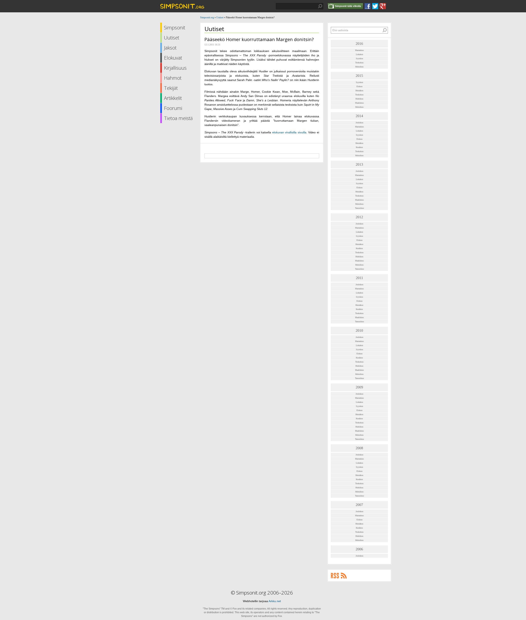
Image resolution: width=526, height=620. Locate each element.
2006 (359, 549)
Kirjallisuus (175, 67)
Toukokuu (359, 62)
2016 (359, 44)
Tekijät (171, 87)
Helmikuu (359, 67)
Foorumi (173, 108)
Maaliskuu (359, 103)
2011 (359, 278)
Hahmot (172, 77)
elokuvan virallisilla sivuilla (289, 132)
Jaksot (170, 47)
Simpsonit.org (207, 17)
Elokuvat (173, 57)
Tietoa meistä (178, 118)
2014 (359, 116)
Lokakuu (359, 54)
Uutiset (171, 37)
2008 (359, 448)
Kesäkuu (359, 147)
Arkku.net (275, 601)
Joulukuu (359, 122)
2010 (359, 330)
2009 (359, 387)
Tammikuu (359, 208)
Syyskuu (359, 58)
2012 (359, 217)
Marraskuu (359, 50)
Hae (320, 6)
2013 (359, 164)
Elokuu (359, 86)
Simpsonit (174, 27)
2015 (359, 76)
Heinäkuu (359, 90)
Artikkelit (173, 98)
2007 (359, 505)
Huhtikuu (359, 99)
